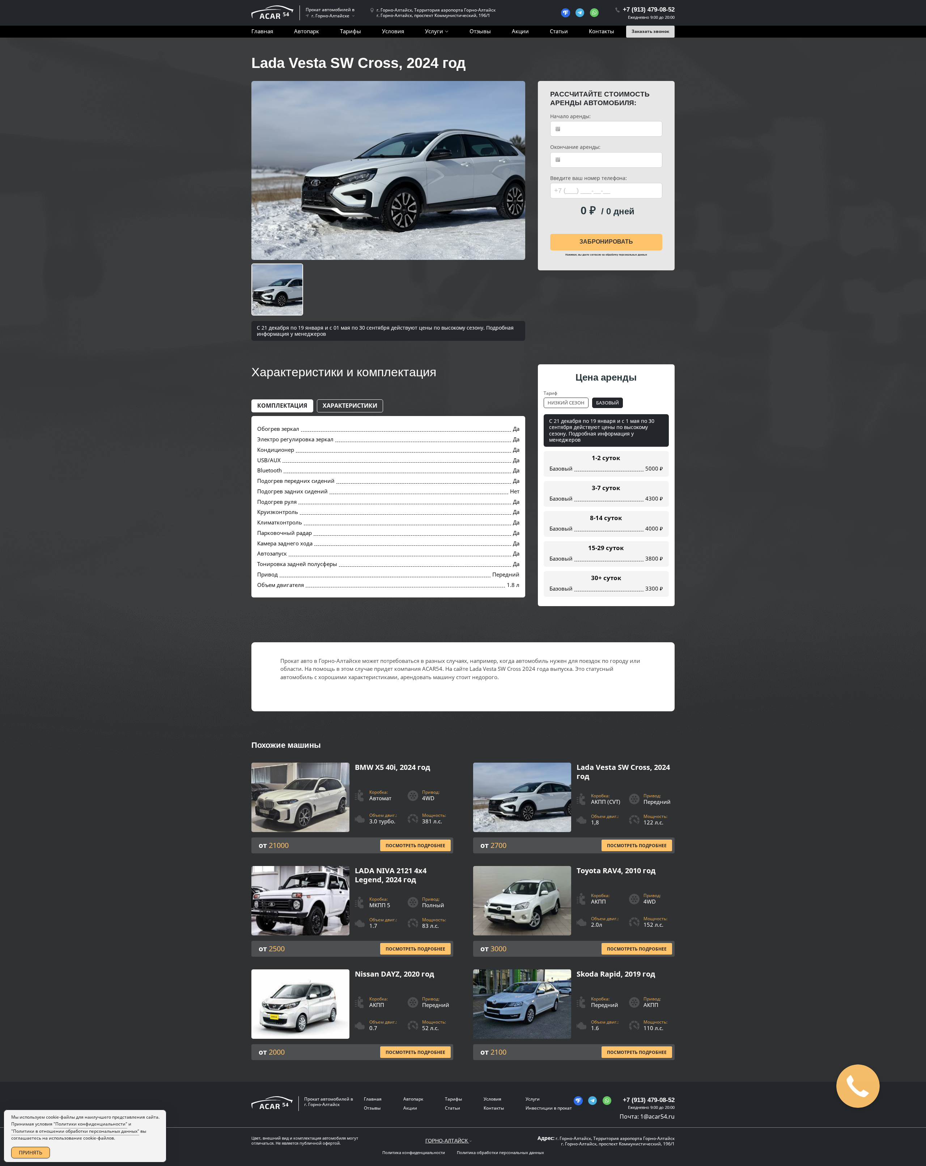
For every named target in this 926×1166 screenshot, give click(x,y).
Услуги (434, 31)
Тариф (550, 393)
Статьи (559, 31)
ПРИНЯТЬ (30, 1152)
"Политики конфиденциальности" (90, 1124)
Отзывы (480, 31)
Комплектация (282, 406)
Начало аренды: (570, 116)
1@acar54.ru (657, 1116)
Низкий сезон (566, 402)
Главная (262, 31)
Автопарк (306, 31)
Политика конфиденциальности (413, 1152)
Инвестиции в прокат (549, 1108)
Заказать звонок (650, 31)
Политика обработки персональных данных (500, 1152)
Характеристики (350, 406)
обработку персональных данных (626, 254)
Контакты (601, 31)
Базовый (607, 402)
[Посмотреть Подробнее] (352, 808)
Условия (393, 31)
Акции (520, 31)
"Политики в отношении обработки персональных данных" (75, 1131)
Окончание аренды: (575, 147)
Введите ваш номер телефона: (588, 178)
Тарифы (350, 31)
